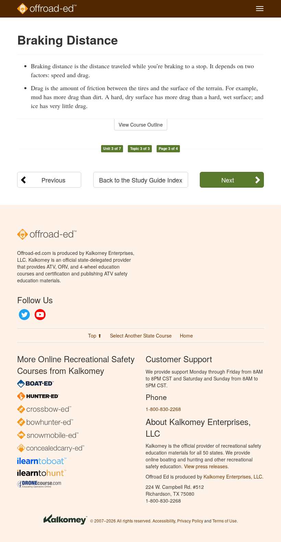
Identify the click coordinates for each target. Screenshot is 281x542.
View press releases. (206, 466)
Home (186, 335)
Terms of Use (224, 520)
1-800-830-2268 (163, 408)
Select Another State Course (141, 335)
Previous (53, 179)
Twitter (24, 314)
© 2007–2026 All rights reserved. (120, 520)
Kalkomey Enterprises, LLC (233, 476)
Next (227, 179)
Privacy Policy (190, 520)
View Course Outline (141, 124)
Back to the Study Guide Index (140, 179)
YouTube (40, 314)
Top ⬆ (95, 335)
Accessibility (163, 520)
